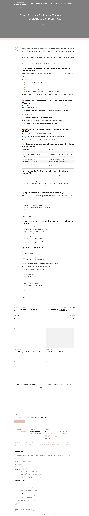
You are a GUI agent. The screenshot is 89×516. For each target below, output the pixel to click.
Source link (24, 297)
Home (65, 442)
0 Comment (44, 24)
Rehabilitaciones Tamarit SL (26, 488)
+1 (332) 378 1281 (20, 464)
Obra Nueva (33, 6)
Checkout (42, 442)
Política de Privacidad (19, 504)
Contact (46, 442)
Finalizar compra (60, 442)
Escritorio (55, 442)
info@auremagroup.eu (21, 466)
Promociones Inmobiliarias (41, 3)
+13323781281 (24, 431)
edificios (27, 126)
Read (41, 387)
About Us (17, 442)
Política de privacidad (39, 444)
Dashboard (50, 442)
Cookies (16, 506)
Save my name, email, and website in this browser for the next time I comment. (32, 417)
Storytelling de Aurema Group (62, 444)
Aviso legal (70, 3)
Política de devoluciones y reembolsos (26, 444)
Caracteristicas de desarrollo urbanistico (57, 3)
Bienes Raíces (18, 349)
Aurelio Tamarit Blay (24, 485)
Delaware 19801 (53, 436)
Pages (32, 3)
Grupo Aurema (20, 5)
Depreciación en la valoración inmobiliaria (26, 384)
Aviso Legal (17, 503)
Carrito (38, 442)
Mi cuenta (69, 442)
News (16, 444)
